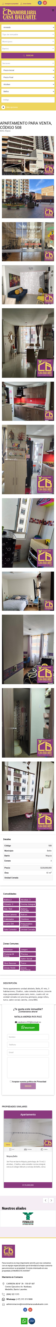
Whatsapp (29, 1028)
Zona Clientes (27, 4)
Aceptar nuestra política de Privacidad (29, 1081)
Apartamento (28, 1114)
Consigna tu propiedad (11, 4)
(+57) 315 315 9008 (19, 1299)
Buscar (29, 55)
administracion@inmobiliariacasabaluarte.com (27, 1304)
